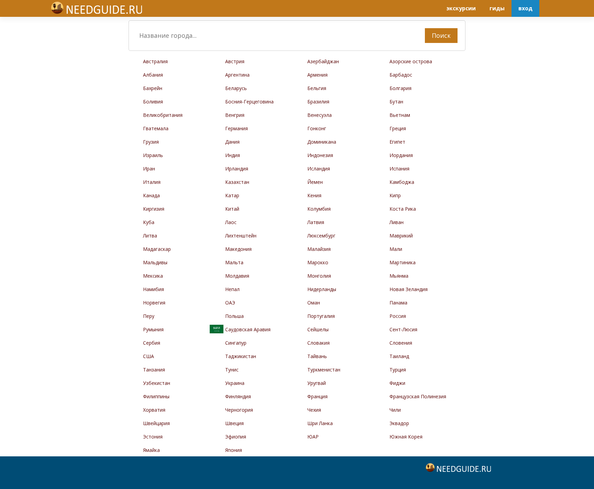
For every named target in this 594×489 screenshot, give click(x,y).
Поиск (441, 35)
